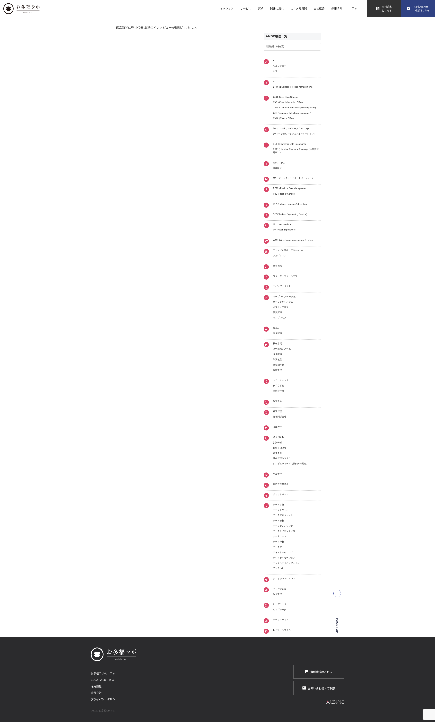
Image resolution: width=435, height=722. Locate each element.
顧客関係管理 (279, 416)
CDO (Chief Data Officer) (285, 97)
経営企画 (277, 401)
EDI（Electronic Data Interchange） (291, 144)
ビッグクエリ (279, 604)
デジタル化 (278, 568)
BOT (275, 81)
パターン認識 (279, 588)
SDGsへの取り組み (102, 680)
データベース (279, 536)
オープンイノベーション (285, 296)
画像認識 (277, 333)
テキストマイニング (283, 552)
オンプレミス (279, 317)
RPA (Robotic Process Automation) (290, 204)
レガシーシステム (282, 630)
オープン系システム (283, 302)
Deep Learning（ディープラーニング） (292, 128)
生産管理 (277, 474)
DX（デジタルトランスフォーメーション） (294, 133)
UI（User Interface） (283, 224)
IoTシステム (279, 162)
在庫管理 (277, 427)
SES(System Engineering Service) (290, 214)
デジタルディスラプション (286, 563)
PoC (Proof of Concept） (285, 194)
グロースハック (281, 380)
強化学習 (277, 354)
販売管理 (277, 594)
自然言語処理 (279, 447)
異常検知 (277, 265)
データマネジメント (283, 515)
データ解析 (278, 520)
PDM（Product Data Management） (291, 188)
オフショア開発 (281, 307)
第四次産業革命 (281, 484)
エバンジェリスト (282, 286)
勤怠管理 (277, 370)
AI (274, 60)
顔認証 (276, 328)
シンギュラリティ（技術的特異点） (290, 463)
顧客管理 (277, 411)
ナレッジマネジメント (284, 578)
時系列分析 (278, 437)
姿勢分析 (277, 442)
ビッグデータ (279, 609)
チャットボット (281, 494)
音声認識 (277, 312)
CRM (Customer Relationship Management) (294, 107)
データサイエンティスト (285, 531)
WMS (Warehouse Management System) (293, 240)
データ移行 (278, 504)
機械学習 (277, 343)
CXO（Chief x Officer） (285, 118)
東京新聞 (122, 27)
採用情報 (96, 686)
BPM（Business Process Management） (293, 87)
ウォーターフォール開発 (285, 276)
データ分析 (278, 541)
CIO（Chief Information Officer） (289, 102)
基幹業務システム (282, 348)
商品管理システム (282, 458)
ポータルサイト (281, 619)
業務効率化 (278, 364)
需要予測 (277, 453)
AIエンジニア (279, 66)
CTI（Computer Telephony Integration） (292, 113)
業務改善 (277, 359)
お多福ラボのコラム (103, 673)
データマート (279, 547)
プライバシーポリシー (104, 699)
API (275, 71)
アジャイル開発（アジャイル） (288, 250)
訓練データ (278, 390)
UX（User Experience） (285, 229)
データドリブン (281, 510)
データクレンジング (283, 526)
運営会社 (96, 693)
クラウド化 (278, 385)
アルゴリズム (279, 255)
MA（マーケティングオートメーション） (293, 178)
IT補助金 (277, 168)
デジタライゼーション (284, 557)
